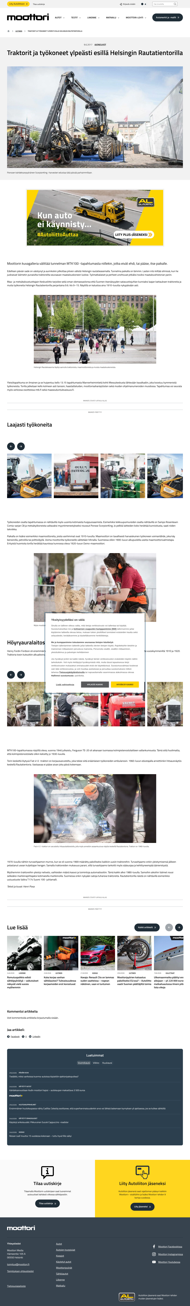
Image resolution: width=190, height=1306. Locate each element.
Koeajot (60, 1256)
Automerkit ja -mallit (166, 17)
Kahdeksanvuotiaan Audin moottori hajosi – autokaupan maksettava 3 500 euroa (47, 1090)
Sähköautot (62, 1274)
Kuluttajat (170, 973)
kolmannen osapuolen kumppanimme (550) (95, 629)
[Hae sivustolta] (175, 4)
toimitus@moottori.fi (18, 1264)
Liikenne (22, 973)
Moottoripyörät (64, 1268)
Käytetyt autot (63, 1262)
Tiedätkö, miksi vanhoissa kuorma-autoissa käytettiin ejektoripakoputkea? (43, 1076)
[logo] (28, 19)
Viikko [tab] (96, 1063)
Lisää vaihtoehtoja (65, 685)
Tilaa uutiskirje (39, 4)
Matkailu (60, 1286)
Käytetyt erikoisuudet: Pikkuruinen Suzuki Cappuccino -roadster (39, 1122)
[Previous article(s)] (169, 927)
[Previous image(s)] (11, 446)
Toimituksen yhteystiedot (20, 1271)
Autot (59, 1244)
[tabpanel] (95, 1104)
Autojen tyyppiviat (65, 1250)
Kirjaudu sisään (129, 4)
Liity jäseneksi (141, 1206)
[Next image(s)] (21, 446)
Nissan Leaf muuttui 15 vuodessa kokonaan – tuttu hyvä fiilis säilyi (40, 1136)
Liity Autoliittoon (17, 4)
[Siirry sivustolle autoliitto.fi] (127, 1297)
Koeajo (95, 973)
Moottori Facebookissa (170, 1246)
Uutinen (18, 31)
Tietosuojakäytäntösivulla (72, 672)
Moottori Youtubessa (169, 1262)
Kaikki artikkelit (145, 927)
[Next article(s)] (179, 927)
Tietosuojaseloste (16, 1286)
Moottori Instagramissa (170, 1254)
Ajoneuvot (100, 44)
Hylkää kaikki (95, 685)
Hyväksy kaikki (125, 685)
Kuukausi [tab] (107, 1063)
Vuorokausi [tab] (84, 1063)
